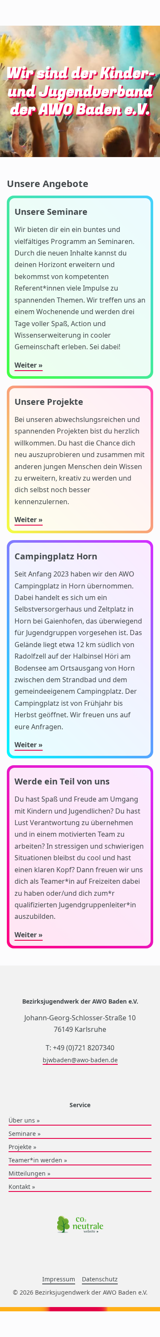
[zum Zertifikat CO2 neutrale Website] (80, 1225)
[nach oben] (8, 1017)
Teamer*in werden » (38, 1160)
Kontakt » (22, 1187)
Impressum (58, 1279)
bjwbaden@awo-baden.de (80, 1060)
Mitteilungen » (29, 1173)
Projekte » (22, 1147)
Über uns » (24, 1120)
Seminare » (25, 1133)
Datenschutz (100, 1279)
